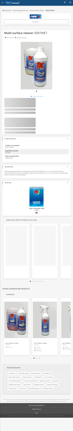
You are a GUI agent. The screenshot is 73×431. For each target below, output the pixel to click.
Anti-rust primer (49, 377)
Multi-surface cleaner (14, 377)
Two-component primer (15, 381)
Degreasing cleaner (44, 381)
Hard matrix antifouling (30, 381)
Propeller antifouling (52, 385)
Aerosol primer (13, 388)
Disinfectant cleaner (47, 388)
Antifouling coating (23, 373)
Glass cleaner (27, 385)
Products (35, 22)
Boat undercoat (47, 373)
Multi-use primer (27, 377)
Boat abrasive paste (34, 388)
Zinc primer (23, 388)
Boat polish (56, 381)
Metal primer (38, 377)
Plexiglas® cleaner (39, 385)
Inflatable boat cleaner (15, 385)
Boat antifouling (35, 373)
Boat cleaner (12, 373)
